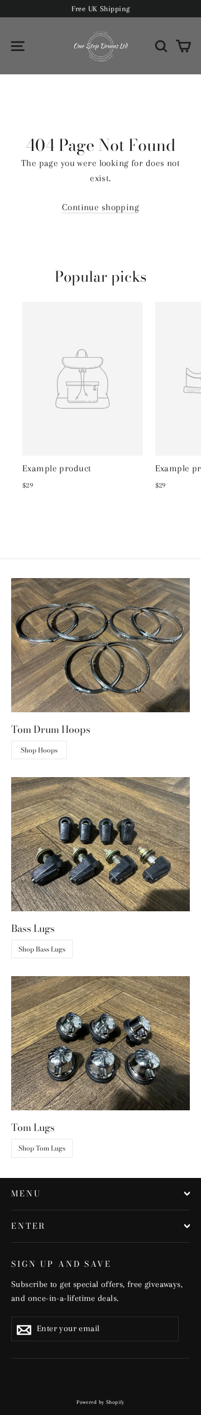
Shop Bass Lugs (41, 949)
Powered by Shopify (100, 1402)
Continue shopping (100, 207)
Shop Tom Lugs (41, 1148)
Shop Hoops (39, 750)
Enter (28, 1226)
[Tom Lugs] (100, 1043)
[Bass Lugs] (100, 844)
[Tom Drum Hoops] (100, 645)
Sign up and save (61, 1263)
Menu (26, 1193)
